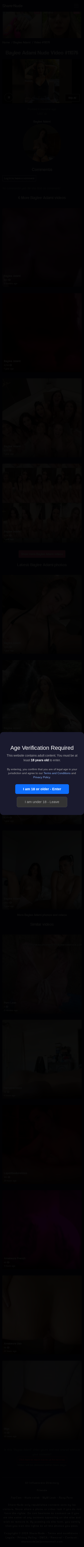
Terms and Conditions (57, 773)
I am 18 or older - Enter (42, 789)
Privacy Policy (41, 777)
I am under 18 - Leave (42, 802)
